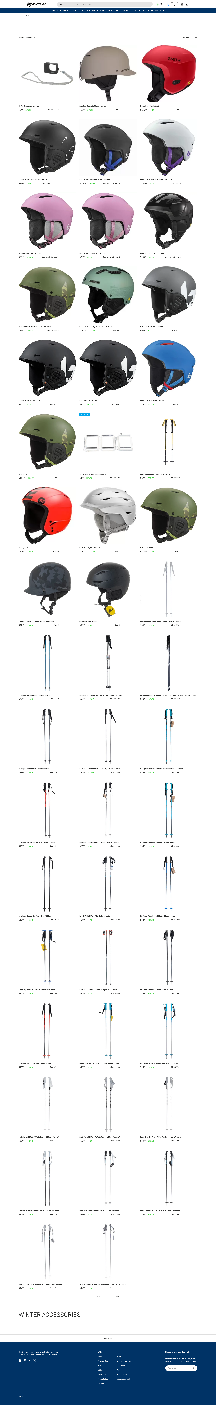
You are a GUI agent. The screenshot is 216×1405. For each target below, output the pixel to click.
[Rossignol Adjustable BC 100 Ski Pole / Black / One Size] (108, 663)
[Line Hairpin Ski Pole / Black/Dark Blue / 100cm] (47, 957)
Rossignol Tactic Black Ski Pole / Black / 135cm (37, 842)
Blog (119, 1370)
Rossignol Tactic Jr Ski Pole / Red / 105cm (35, 1063)
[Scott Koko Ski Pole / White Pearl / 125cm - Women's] (47, 1104)
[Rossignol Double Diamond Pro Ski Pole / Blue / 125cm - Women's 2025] (168, 663)
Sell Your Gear (103, 1361)
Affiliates (101, 1370)
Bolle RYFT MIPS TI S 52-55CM (152, 253)
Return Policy (122, 1374)
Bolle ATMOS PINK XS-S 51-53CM (92, 253)
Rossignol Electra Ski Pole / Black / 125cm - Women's (100, 842)
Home (20, 15)
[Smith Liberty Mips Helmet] (108, 515)
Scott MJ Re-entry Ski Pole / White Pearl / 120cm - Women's (102, 1284)
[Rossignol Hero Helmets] (47, 515)
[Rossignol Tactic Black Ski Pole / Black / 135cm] (47, 810)
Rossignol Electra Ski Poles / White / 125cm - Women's (161, 621)
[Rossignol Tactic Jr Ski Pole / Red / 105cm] (47, 1031)
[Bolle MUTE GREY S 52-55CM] (168, 294)
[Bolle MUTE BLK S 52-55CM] (47, 368)
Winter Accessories (29, 15)
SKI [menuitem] (80, 10)
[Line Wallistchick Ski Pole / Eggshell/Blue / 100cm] (168, 1031)
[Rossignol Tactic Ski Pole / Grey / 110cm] (47, 736)
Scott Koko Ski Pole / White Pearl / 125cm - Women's (39, 1137)
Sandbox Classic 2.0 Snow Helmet (92, 106)
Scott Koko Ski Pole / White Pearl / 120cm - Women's (99, 1137)
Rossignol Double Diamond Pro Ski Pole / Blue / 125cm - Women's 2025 (168, 695)
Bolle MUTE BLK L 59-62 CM (90, 400)
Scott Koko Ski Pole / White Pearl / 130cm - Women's (160, 1137)
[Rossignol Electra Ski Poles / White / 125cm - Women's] (168, 589)
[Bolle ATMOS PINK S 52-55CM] (47, 221)
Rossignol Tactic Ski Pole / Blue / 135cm (34, 695)
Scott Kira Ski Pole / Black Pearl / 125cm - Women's (99, 1210)
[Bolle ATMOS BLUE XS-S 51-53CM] (168, 368)
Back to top (108, 1338)
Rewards (101, 1383)
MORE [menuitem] (144, 10)
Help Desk (102, 1365)
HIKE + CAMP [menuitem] (105, 10)
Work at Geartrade (124, 1379)
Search (119, 1356)
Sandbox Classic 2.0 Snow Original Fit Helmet (36, 621)
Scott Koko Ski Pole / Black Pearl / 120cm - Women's (39, 1210)
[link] (98, 1296)
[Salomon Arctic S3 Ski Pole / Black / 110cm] (168, 957)
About (100, 1356)
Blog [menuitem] (162, 10)
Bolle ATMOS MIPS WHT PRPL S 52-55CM (156, 179)
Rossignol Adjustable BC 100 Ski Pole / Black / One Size (100, 695)
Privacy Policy (103, 1379)
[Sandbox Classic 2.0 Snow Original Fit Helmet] (47, 589)
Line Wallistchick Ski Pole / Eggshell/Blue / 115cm (99, 1063)
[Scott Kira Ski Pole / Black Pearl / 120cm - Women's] (168, 1178)
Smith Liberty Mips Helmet (89, 548)
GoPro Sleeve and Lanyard (29, 106)
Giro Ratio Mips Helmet (88, 621)
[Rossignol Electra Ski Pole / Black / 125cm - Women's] (108, 810)
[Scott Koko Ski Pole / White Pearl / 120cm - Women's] (108, 1104)
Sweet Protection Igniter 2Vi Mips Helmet (95, 327)
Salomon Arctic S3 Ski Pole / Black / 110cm (157, 989)
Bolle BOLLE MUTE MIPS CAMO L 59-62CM (35, 327)
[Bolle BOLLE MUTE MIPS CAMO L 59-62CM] (47, 294)
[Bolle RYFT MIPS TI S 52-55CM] (168, 221)
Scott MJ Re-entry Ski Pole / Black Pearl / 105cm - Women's (41, 1284)
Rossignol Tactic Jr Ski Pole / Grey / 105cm (35, 916)
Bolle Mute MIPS (25, 474)
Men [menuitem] (54, 10)
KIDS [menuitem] (72, 10)
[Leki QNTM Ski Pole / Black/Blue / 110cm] (108, 883)
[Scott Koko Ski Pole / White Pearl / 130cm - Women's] (168, 1104)
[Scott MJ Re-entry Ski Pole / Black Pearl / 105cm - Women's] (47, 1252)
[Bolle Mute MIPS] (47, 442)
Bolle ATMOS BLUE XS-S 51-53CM (153, 400)
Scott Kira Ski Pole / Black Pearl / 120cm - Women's (160, 1210)
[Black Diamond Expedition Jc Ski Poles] (168, 442)
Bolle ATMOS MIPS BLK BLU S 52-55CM (94, 179)
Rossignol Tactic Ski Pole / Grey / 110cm (34, 769)
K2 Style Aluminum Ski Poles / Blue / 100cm (157, 842)
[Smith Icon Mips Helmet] (168, 73)
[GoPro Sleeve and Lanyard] (47, 73)
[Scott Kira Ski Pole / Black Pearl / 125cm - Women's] (108, 1178)
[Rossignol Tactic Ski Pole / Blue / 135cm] (47, 663)
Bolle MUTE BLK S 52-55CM (29, 400)
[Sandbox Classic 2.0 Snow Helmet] (108, 73)
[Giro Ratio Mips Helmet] (108, 589)
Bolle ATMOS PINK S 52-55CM (30, 253)
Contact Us (121, 1365)
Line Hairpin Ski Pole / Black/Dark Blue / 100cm (37, 989)
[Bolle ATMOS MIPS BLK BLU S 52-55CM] (108, 147)
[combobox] (105, 4)
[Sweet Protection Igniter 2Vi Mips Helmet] (108, 294)
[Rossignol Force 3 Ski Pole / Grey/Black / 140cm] (108, 957)
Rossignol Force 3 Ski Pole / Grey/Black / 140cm (98, 989)
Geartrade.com (28, 1397)
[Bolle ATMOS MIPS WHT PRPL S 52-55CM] (168, 147)
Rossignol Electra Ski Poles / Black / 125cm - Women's (100, 769)
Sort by (21, 37)
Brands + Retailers (124, 1361)
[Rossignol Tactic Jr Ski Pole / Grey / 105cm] (47, 883)
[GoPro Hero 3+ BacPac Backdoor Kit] (108, 442)
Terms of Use (102, 1374)
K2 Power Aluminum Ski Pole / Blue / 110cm (157, 916)
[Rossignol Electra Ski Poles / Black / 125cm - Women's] (108, 736)
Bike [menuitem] (116, 10)
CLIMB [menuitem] (135, 10)
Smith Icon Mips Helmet (149, 106)
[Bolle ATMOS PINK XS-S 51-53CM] (108, 221)
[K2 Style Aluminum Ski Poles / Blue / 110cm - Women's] (168, 736)
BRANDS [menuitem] (154, 10)
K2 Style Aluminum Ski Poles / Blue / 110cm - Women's (161, 769)
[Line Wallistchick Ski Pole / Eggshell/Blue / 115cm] (108, 1031)
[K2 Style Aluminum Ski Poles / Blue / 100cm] (168, 810)
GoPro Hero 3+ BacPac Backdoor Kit (93, 474)
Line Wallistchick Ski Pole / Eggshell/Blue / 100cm (159, 1063)
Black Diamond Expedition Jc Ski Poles (155, 474)
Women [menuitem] (63, 10)
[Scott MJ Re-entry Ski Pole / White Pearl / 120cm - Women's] (108, 1252)
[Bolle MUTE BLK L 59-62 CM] (108, 368)
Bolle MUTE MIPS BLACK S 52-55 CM (33, 179)
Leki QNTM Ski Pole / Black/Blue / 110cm (95, 916)
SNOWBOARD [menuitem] (91, 10)
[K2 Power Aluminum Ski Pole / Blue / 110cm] (168, 883)
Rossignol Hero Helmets (28, 548)
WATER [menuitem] (125, 10)
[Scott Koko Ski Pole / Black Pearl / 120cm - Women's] (47, 1178)
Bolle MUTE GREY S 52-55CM (151, 327)
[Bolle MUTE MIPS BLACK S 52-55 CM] (47, 147)
